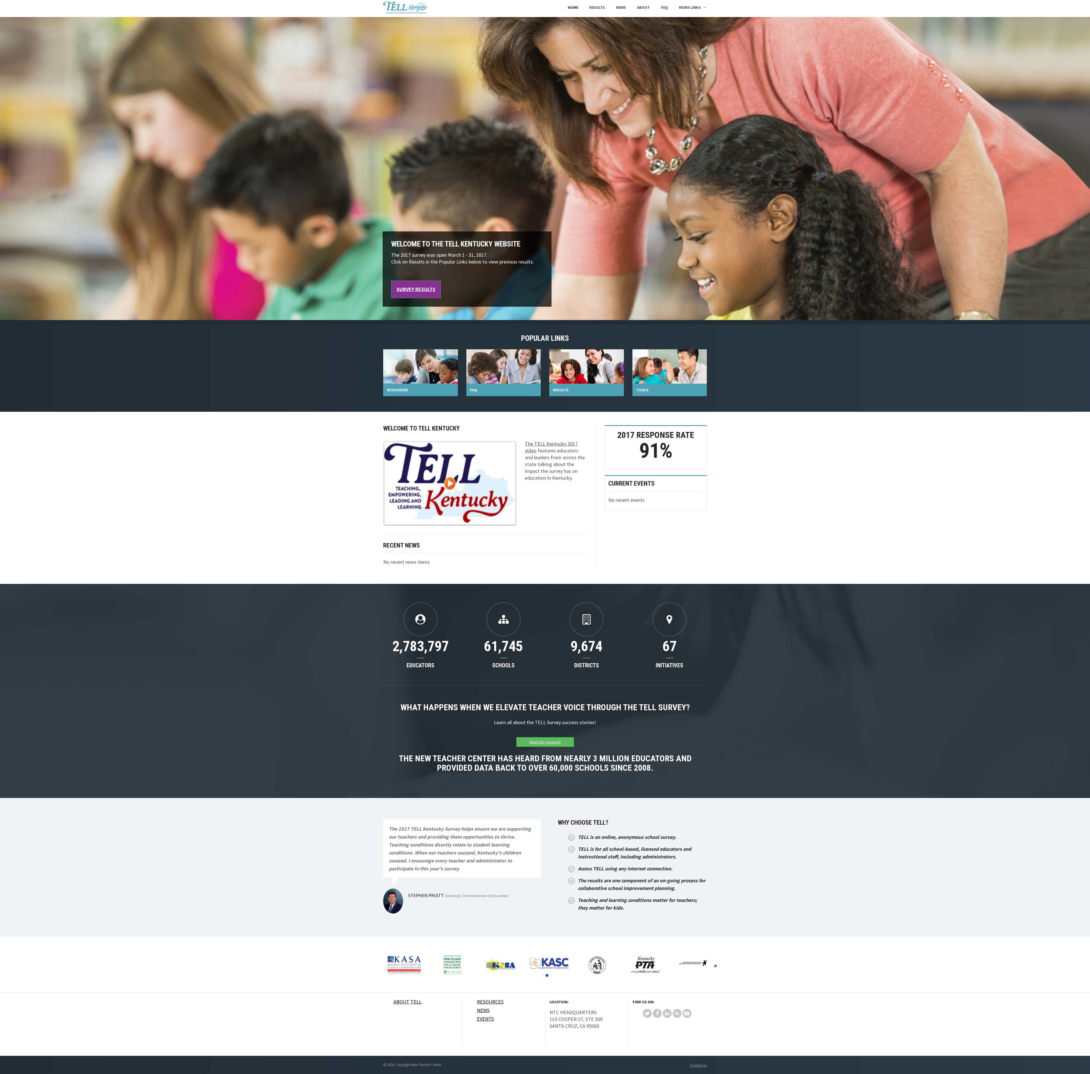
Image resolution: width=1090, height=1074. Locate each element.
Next (715, 965)
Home (573, 7)
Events (485, 1019)
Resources (490, 1001)
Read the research (545, 742)
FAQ (664, 7)
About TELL (407, 1001)
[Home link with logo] (405, 8)
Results (597, 7)
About (643, 7)
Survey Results (416, 289)
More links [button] (690, 7)
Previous (395, 965)
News (621, 7)
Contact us (698, 1065)
